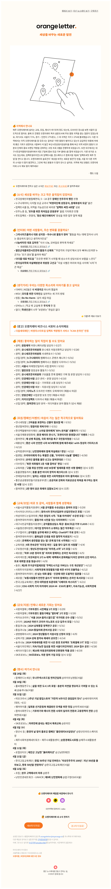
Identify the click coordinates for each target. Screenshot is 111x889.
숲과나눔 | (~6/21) (56, 642)
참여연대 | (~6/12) (47, 438)
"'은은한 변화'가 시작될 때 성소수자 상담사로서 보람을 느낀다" (56, 258)
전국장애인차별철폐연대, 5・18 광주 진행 (47, 199)
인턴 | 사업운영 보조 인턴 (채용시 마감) (40, 395)
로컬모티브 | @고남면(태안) (43, 752)
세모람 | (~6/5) (50, 553)
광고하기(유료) (77, 825)
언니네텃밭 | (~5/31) (43, 422)
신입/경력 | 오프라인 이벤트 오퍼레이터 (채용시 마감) (46, 391)
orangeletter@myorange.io (51, 836)
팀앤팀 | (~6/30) (51, 455)
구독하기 (94, 10)
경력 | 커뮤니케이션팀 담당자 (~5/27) (38, 345)
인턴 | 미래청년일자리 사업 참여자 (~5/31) (40, 366)
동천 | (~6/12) (54, 565)
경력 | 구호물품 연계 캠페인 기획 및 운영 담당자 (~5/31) (53, 374)
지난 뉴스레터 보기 (81, 10)
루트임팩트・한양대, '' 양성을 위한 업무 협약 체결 (49, 215)
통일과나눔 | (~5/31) (40, 625)
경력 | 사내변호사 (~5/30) (38, 353)
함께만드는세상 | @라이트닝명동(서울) (49, 677)
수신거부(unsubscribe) (37, 842)
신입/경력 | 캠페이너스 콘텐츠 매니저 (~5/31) (45, 357)
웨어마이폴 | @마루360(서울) (52, 706)
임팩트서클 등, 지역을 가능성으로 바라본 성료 (48, 207)
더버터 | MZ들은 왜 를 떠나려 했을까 (37, 289)
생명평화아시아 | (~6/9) (46, 634)
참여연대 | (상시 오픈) (42, 488)
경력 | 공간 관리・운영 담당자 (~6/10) (41, 378)
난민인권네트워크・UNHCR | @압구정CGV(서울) (48, 777)
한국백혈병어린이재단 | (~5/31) (51, 430)
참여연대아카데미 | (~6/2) (47, 536)
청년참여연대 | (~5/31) (36, 426)
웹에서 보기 (67, 10)
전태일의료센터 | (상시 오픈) (53, 476)
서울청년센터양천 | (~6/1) (48, 528)
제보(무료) (49, 186)
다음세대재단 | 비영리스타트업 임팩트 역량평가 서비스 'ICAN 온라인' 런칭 (52, 330)
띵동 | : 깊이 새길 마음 (33, 297)
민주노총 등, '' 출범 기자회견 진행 (47, 211)
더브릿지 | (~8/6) (42, 463)
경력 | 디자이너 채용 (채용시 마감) (39, 399)
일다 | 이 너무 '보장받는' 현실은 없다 (38, 309)
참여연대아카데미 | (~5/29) (45, 519)
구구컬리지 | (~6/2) (50, 532)
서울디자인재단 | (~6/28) (56, 646)
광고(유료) (62, 186)
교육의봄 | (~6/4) (50, 544)
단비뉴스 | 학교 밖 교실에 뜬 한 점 (36, 305)
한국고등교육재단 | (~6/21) (51, 582)
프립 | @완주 (32, 773)
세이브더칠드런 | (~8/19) (49, 650)
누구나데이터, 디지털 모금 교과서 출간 (54, 203)
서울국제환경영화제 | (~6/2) (55, 434)
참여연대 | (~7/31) (43, 459)
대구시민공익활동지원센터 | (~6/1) (55, 524)
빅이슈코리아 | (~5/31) (49, 617)
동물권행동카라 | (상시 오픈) (47, 472)
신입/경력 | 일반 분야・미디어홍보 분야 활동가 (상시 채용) (49, 403)
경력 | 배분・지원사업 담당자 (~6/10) (41, 387)
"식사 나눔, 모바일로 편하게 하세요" (45, 242)
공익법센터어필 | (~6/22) (45, 451)
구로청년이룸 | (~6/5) (46, 549)
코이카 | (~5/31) (48, 621)
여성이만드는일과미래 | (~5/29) (54, 515)
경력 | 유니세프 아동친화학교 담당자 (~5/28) (47, 349)
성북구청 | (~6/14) (40, 638)
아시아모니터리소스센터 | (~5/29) (53, 511)
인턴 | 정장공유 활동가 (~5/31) (35, 370)
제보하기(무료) (33, 825)
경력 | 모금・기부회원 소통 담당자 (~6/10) (43, 382)
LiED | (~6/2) (46, 540)
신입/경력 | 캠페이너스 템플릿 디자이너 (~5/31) (46, 362)
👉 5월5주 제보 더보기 (91, 316)
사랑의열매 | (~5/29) (40, 609)
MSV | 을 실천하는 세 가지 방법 (40, 293)
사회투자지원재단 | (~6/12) (52, 569)
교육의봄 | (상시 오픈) (55, 468)
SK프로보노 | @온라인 (43, 723)
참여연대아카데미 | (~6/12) (52, 573)
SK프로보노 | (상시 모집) (44, 654)
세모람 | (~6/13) (54, 578)
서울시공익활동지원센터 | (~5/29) (50, 507)
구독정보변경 (42, 839)
